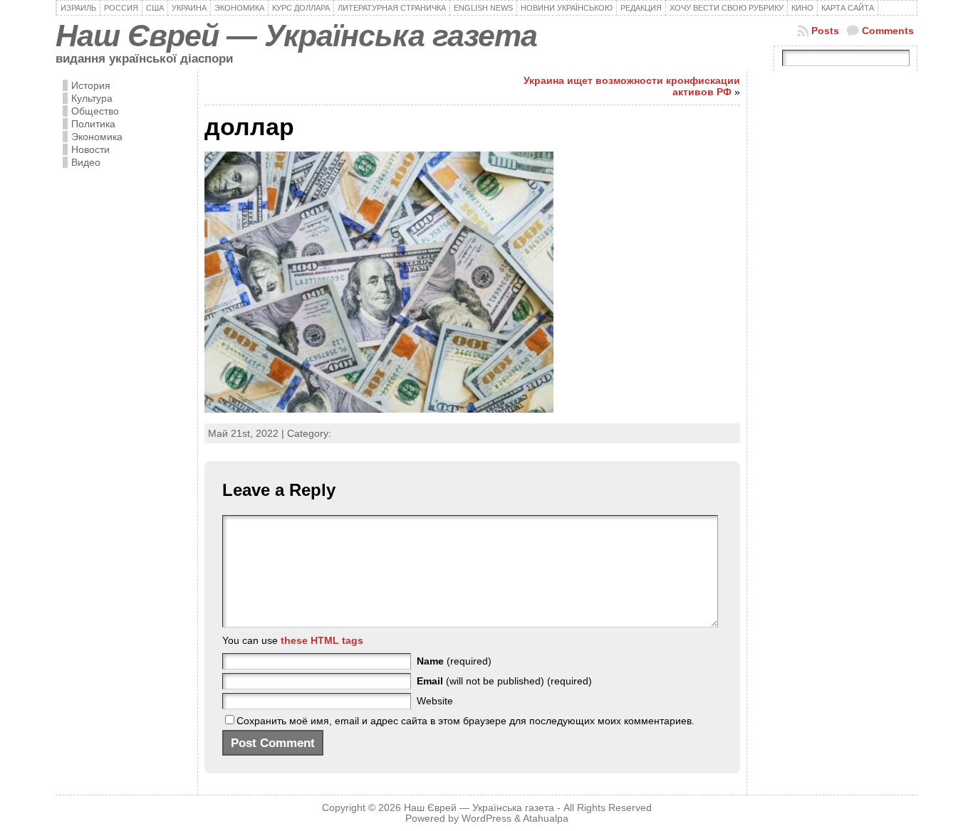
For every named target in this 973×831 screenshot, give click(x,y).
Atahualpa (545, 818)
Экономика (97, 136)
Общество (95, 111)
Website (435, 700)
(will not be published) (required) (504, 681)
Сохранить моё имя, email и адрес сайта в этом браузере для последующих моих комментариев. (465, 720)
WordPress (486, 818)
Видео (85, 162)
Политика (93, 123)
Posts (825, 30)
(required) (454, 661)
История (90, 85)
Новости (90, 149)
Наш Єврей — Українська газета (296, 35)
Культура (92, 98)
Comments (888, 30)
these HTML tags (322, 640)
